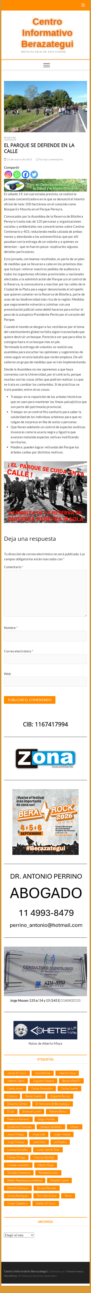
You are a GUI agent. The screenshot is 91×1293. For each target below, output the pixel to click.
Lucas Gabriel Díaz (47, 1149)
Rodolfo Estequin (17, 1188)
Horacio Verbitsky (51, 1126)
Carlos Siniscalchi (42, 1088)
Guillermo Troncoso (19, 1126)
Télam (68, 1195)
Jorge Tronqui (16, 1142)
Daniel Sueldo (33, 1096)
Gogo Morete (46, 1119)
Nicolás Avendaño (18, 1165)
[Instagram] (8, 174)
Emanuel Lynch (32, 1111)
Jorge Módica (61, 1134)
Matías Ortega (16, 1157)
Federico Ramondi (18, 1119)
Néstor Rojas (46, 1165)
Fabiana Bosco (58, 1111)
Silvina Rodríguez (17, 1195)
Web (7, 674)
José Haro (39, 1142)
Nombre (11, 628)
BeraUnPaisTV (71, 1080)
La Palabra (60, 1142)
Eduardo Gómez (17, 1103)
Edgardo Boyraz (60, 1096)
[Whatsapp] (17, 174)
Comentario (13, 567)
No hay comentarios (51, 159)
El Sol (10, 1111)
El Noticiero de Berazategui (53, 1103)
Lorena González (17, 1149)
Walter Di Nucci (46, 1203)
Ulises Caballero (17, 1203)
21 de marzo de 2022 (19, 159)
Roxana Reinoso (46, 1188)
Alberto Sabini (16, 1080)
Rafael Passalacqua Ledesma (24, 1180)
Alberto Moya (67, 1073)
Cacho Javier (15, 1088)
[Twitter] (34, 174)
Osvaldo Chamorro (18, 1172)
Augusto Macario (43, 1080)
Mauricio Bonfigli (44, 1157)
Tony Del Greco (46, 1195)
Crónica (12, 1096)
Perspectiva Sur (48, 1172)
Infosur (74, 1126)
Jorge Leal (38, 1134)
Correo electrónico (18, 651)
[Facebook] (25, 174)
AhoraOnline (42, 1073)
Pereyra (10, 137)
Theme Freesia (74, 1271)
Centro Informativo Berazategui (47, 32)
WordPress (10, 1275)
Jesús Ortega (15, 1134)
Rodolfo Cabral (59, 1180)
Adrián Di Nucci (17, 1073)
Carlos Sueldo (69, 1088)
